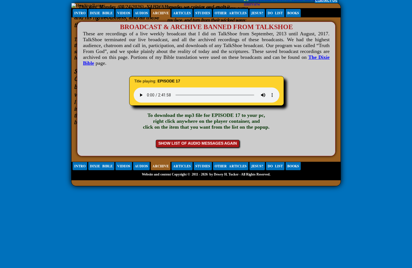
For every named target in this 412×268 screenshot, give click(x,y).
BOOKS (293, 13)
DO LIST (275, 13)
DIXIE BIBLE (101, 13)
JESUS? (257, 13)
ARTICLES (182, 13)
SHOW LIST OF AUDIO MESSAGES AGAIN (197, 143)
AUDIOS (141, 13)
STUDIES (202, 13)
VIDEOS (123, 13)
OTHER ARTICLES (231, 13)
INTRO (79, 13)
